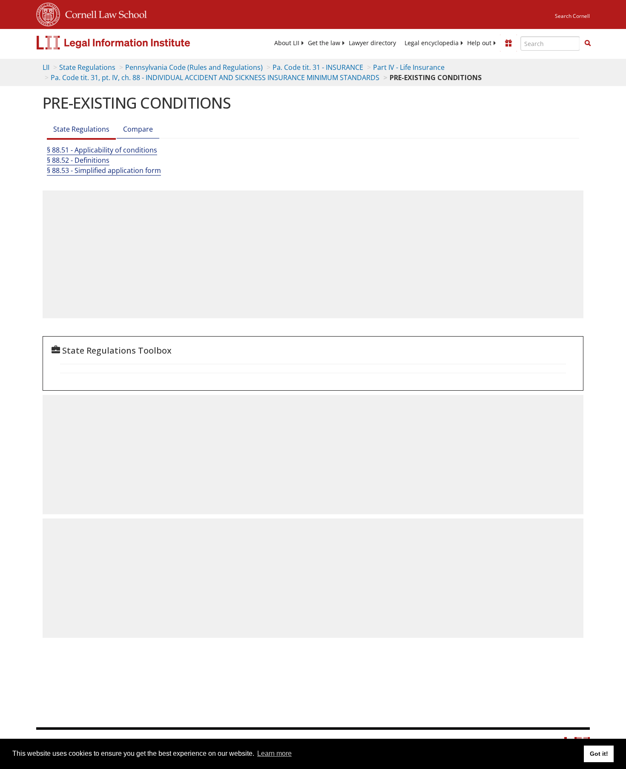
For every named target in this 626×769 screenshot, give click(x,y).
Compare (138, 129)
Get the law (324, 43)
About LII (286, 43)
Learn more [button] (274, 753)
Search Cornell (572, 16)
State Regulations (87, 67)
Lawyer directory (372, 43)
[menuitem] (287, 43)
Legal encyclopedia (432, 43)
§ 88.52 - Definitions (78, 160)
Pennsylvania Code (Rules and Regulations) (194, 67)
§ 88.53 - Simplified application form (104, 170)
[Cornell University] (48, 13)
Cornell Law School (103, 13)
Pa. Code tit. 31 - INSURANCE (318, 67)
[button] (588, 43)
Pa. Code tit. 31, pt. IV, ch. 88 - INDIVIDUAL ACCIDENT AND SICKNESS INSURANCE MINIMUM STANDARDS (215, 77)
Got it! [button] (599, 753)
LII (46, 67)
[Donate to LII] (508, 43)
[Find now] (588, 43)
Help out (479, 43)
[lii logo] (132, 42)
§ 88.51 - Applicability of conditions (102, 150)
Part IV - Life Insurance (409, 67)
